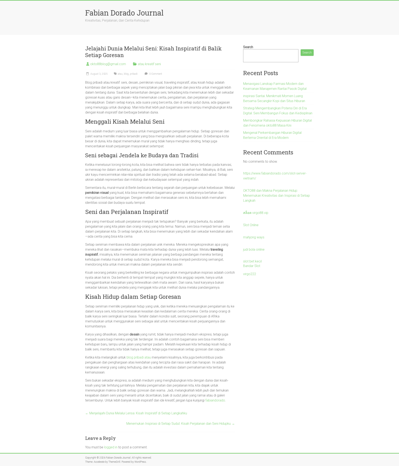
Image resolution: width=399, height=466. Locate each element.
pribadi (134, 73)
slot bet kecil (252, 261)
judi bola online (254, 249)
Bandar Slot (251, 266)
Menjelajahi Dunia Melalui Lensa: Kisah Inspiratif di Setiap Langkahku (136, 413)
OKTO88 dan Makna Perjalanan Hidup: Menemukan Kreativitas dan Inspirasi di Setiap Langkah (276, 196)
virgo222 (249, 274)
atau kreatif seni (149, 64)
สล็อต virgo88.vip (255, 213)
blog (126, 73)
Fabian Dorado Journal (124, 13)
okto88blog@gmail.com (108, 64)
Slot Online (251, 225)
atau (120, 73)
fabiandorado (215, 400)
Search (248, 47)
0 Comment (155, 73)
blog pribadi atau (139, 357)
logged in (110, 447)
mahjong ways (253, 237)
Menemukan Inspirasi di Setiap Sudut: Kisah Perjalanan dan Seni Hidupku (180, 424)
